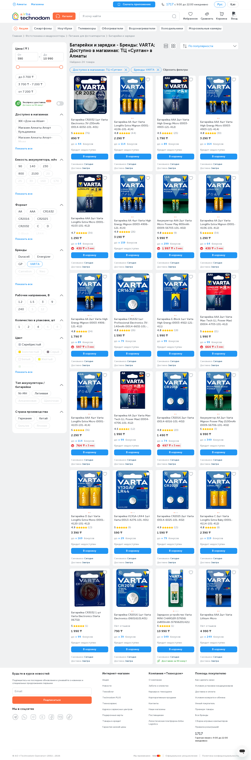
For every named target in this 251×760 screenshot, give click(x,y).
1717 (199, 734)
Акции (105, 680)
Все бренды (201, 715)
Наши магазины (157, 709)
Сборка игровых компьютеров (211, 721)
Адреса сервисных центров (117, 709)
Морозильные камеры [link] (205, 28)
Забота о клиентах (158, 685)
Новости (107, 685)
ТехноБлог (108, 691)
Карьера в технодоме (160, 691)
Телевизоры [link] (87, 28)
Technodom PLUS (111, 697)
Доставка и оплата (205, 691)
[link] (90, 123)
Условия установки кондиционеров (214, 685)
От (19, 54)
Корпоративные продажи (162, 697)
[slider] (18, 67)
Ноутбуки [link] (65, 28)
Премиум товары (204, 709)
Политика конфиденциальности (220, 755)
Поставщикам (156, 715)
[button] (190, 16)
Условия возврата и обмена (210, 697)
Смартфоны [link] (43, 28)
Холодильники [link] (172, 28)
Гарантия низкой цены (114, 727)
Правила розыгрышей (207, 727)
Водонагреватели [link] (142, 28)
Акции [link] (23, 28)
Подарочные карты (112, 715)
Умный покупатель (205, 703)
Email (18, 691)
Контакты (154, 703)
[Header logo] (30, 16)
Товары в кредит (111, 721)
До (45, 54)
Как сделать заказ (204, 680)
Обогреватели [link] (112, 28)
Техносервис (109, 703)
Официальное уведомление (181, 755)
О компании (155, 680)
